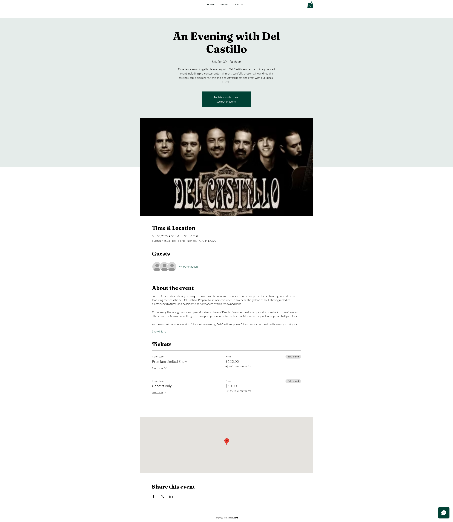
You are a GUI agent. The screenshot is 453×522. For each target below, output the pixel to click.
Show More (159, 331)
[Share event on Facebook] (153, 496)
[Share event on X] (162, 496)
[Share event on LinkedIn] (171, 496)
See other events (226, 101)
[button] (310, 4)
